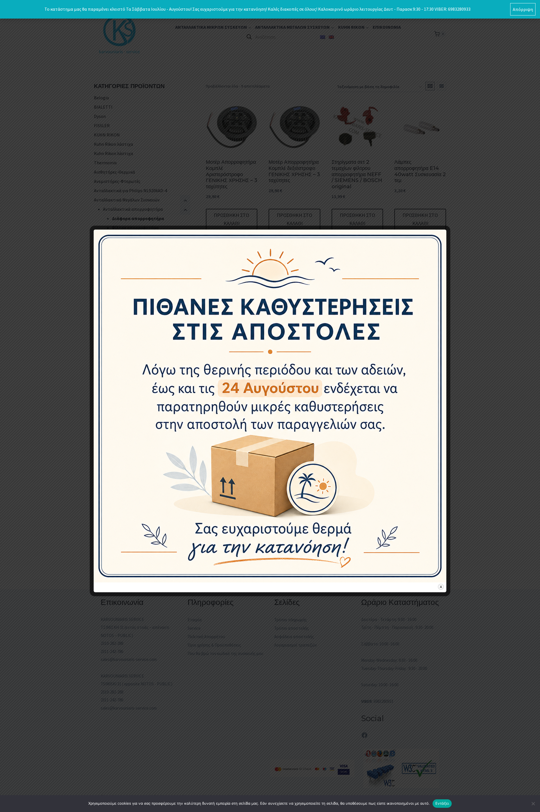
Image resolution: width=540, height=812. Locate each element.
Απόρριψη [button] (523, 9)
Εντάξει (442, 803)
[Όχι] (533, 803)
